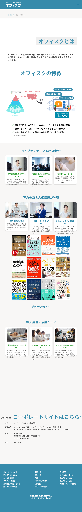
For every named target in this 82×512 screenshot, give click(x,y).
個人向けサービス (66, 478)
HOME (10, 15)
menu (78, 4)
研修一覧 (38, 475)
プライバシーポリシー (67, 475)
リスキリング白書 (9, 481)
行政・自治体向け (41, 487)
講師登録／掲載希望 (10, 487)
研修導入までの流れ (10, 475)
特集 (36, 478)
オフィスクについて (10, 472)
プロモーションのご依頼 (68, 484)
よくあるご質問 (8, 478)
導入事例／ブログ (41, 481)
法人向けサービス (66, 481)
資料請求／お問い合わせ (11, 484)
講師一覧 (38, 472)
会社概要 (63, 472)
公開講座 (38, 484)
